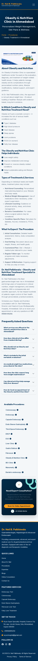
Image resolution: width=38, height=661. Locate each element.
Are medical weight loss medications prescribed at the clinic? (18, 365)
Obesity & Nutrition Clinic (15, 458)
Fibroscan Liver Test (9, 607)
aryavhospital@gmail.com (13, 635)
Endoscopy (10, 415)
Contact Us (5, 581)
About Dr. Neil (6, 562)
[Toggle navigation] (33, 5)
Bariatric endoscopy (13, 472)
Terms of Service (25, 657)
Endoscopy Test (7, 592)
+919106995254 (9, 631)
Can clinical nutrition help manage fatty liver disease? (17, 382)
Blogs (4, 573)
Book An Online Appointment (19, 506)
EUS (7, 439)
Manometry (10, 467)
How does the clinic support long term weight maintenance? (16, 373)
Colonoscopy (11, 410)
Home (4, 35)
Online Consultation (8, 577)
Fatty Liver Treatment (9, 611)
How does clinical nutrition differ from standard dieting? (16, 339)
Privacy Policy (12, 657)
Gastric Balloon (11, 448)
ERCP (8, 434)
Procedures (13, 35)
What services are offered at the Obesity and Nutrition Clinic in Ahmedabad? (16, 329)
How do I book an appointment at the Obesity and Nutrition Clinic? (17, 391)
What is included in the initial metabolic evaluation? (15, 356)
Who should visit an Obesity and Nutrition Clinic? (16, 348)
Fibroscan (9, 453)
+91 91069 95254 (21, 511)
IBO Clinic (9, 463)
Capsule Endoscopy (13, 420)
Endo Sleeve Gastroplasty (15, 424)
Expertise (5, 569)
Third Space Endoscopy (15, 429)
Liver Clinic (10, 443)
